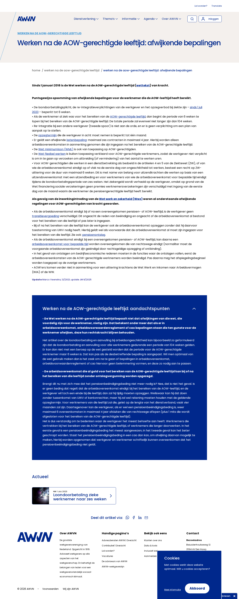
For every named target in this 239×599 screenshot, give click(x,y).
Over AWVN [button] (170, 19)
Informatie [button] (129, 19)
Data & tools (150, 545)
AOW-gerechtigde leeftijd (128, 117)
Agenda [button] (149, 19)
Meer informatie (172, 589)
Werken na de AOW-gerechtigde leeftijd (49, 33)
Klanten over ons (153, 540)
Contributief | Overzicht (114, 545)
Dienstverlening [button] (84, 19)
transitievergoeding (45, 216)
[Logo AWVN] (26, 19)
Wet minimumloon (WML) (55, 149)
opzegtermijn (47, 135)
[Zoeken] (192, 19)
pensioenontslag (93, 235)
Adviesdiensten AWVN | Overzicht (119, 540)
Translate (217, 5)
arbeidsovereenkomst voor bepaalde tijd (60, 244)
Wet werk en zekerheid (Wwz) (121, 199)
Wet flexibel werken (52, 154)
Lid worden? (201, 5)
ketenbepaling (76, 140)
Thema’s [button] (109, 19)
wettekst (143, 85)
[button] (210, 19)
